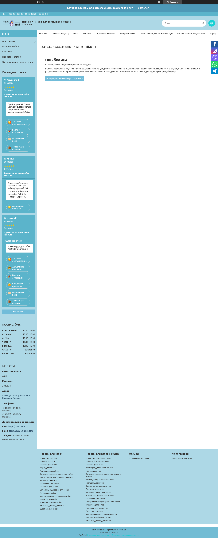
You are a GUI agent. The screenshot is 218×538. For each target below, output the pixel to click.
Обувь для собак (47, 461)
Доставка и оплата (106, 33)
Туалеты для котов (95, 505)
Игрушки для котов (95, 483)
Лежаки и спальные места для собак (56, 474)
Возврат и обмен (128, 33)
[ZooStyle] (12, 23)
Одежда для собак (48, 458)
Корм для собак (47, 468)
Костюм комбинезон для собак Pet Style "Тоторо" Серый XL (18, 194)
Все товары (8, 41)
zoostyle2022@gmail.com (21, 431)
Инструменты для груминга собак (55, 496)
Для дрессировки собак (51, 502)
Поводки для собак (49, 487)
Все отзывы (18, 311)
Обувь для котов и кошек (97, 461)
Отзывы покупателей (139, 458)
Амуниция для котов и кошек (99, 468)
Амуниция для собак (49, 471)
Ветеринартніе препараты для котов (103, 502)
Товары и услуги (59, 33)
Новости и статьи (11, 56)
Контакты (87, 33)
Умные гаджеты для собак (52, 505)
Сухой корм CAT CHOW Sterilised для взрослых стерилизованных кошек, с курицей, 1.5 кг (19, 108)
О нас (75, 33)
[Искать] (202, 23)
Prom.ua (122, 530)
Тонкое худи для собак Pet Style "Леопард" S (19, 247)
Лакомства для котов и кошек (100, 495)
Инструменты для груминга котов (101, 514)
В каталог (143, 8)
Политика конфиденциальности (126, 535)
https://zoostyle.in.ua (18, 426)
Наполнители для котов (97, 508)
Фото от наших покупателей (191, 33)
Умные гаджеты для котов (98, 521)
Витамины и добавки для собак (54, 490)
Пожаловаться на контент (98, 535)
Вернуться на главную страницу (65, 78)
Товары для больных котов (99, 517)
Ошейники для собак (49, 484)
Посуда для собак (48, 493)
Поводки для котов (95, 489)
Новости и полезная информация (157, 33)
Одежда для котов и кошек (99, 458)
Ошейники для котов (95, 498)
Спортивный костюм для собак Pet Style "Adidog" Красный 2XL (18, 185)
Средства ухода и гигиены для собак (57, 477)
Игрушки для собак (49, 480)
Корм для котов (93, 471)
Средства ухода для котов (98, 486)
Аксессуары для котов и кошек (100, 480)
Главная (43, 33)
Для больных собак (49, 509)
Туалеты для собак (49, 499)
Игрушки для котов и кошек (99, 492)
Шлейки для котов (94, 465)
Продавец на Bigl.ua (109, 532)
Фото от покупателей (182, 458)
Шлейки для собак (48, 465)
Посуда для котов (94, 511)
